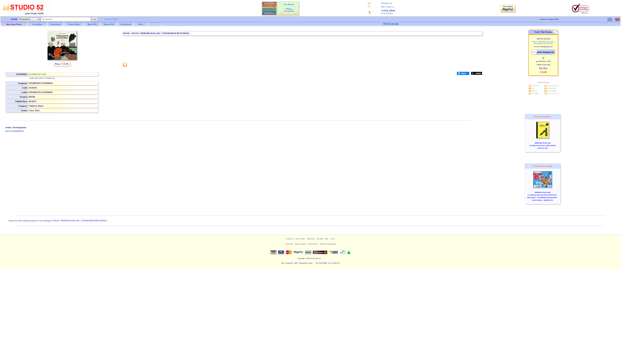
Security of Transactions (328, 244)
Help (383, 7)
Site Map (320, 239)
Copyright (301, 258)
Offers (140, 24)
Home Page (289, 244)
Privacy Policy (313, 244)
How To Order (300, 239)
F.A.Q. (332, 239)
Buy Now (543, 68)
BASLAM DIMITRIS (14, 131)
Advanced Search (111, 19)
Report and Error (300, 244)
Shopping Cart (386, 3)
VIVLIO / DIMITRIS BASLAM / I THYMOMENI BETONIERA (79, 220)
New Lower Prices (14, 24)
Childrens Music (36, 106)
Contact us (390, 7)
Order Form (311, 239)
